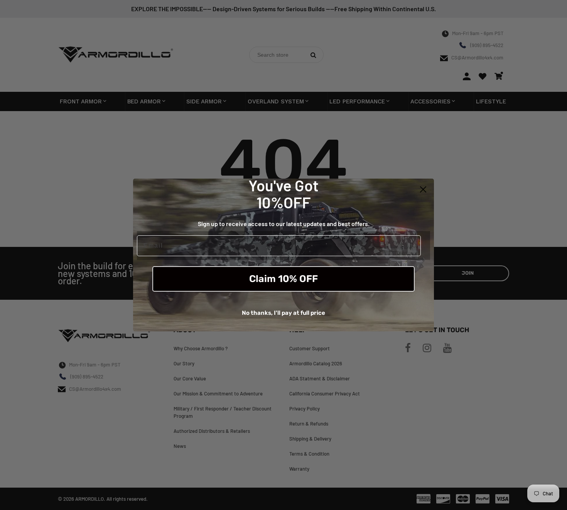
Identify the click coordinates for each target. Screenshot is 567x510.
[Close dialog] (423, 189)
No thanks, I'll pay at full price (283, 312)
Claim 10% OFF (283, 278)
